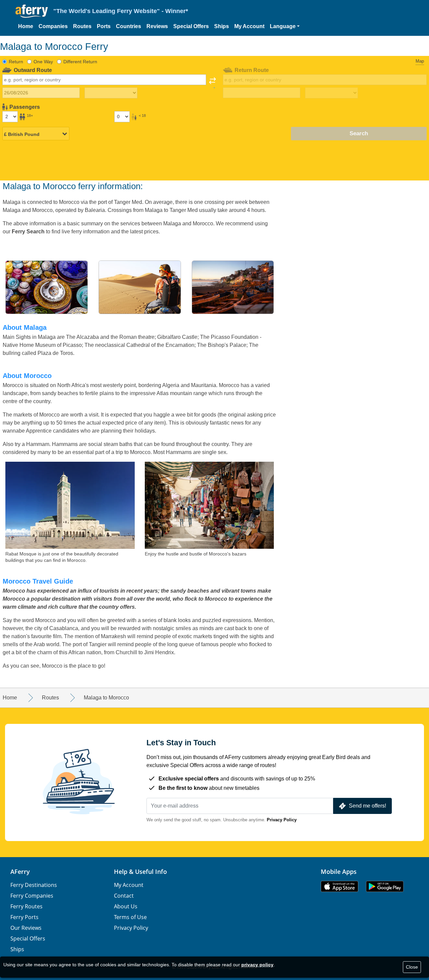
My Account (249, 26)
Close (412, 967)
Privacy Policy (282, 819)
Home (25, 26)
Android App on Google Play (385, 886)
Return (16, 61)
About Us (125, 906)
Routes (82, 26)
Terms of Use (130, 917)
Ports (104, 26)
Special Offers (191, 26)
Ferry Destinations (33, 885)
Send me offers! (367, 806)
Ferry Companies (31, 895)
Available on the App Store (339, 886)
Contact (124, 895)
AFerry (20, 872)
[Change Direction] (212, 82)
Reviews (157, 26)
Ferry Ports (24, 917)
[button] (284, 26)
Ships (221, 26)
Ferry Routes (26, 906)
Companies (53, 26)
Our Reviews (26, 927)
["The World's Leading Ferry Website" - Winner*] (31, 11)
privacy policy (257, 964)
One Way (43, 61)
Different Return (80, 61)
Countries (128, 26)
